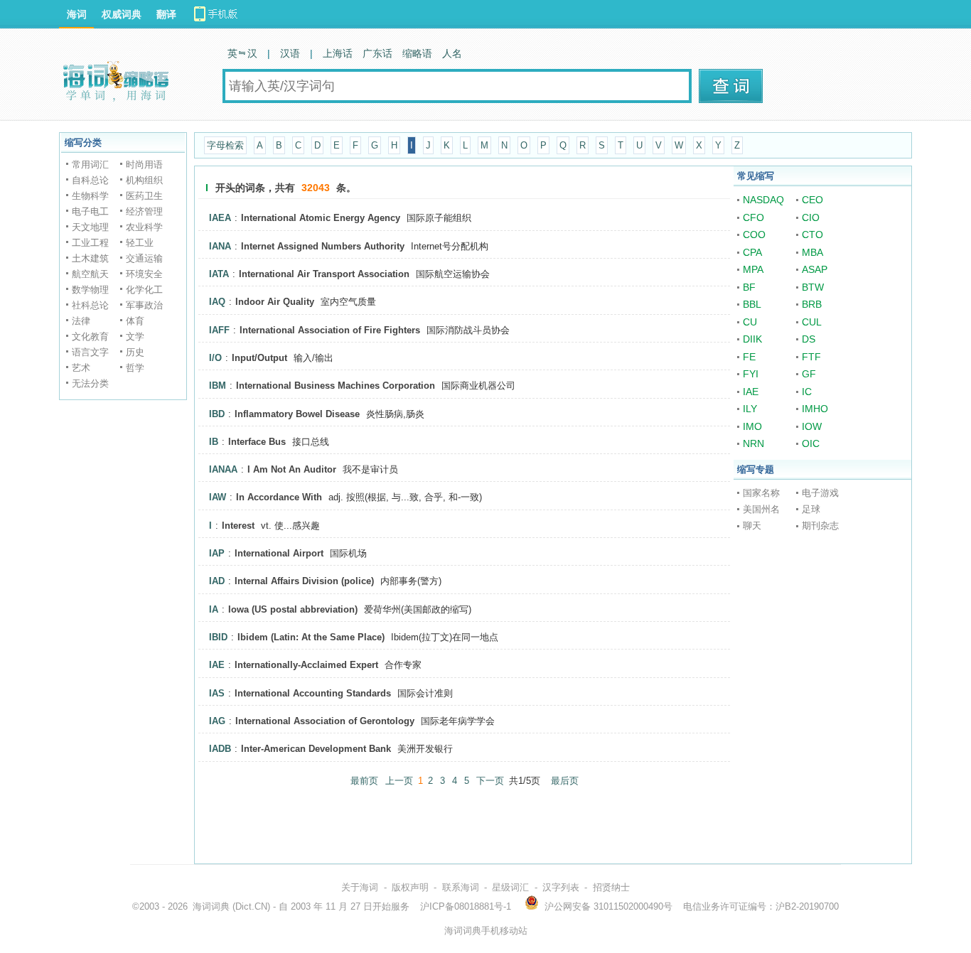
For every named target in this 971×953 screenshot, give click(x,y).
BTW (813, 287)
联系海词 (460, 887)
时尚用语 (144, 164)
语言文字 (90, 352)
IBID (218, 637)
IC (807, 391)
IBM (217, 385)
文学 (135, 336)
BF (749, 287)
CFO (753, 217)
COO (754, 234)
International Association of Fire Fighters (330, 330)
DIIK (752, 339)
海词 (77, 14)
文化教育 (90, 336)
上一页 (399, 780)
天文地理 (90, 227)
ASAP (814, 269)
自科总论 (90, 180)
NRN (753, 443)
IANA (220, 246)
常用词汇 (90, 164)
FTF (811, 356)
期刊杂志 (820, 525)
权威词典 (121, 14)
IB (213, 441)
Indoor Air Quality (274, 301)
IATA (219, 274)
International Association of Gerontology (324, 721)
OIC (811, 443)
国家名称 (761, 493)
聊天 (752, 525)
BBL (752, 304)
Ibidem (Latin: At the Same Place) (311, 637)
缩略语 (417, 53)
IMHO (815, 408)
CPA (752, 252)
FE (749, 356)
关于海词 (359, 887)
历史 (135, 352)
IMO (752, 426)
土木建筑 (90, 258)
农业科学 (144, 227)
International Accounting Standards (313, 693)
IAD (217, 581)
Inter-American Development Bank (316, 748)
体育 (135, 321)
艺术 (81, 367)
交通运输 (144, 258)
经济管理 (144, 211)
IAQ (217, 301)
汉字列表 (560, 887)
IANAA (223, 469)
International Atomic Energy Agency (320, 217)
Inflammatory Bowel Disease (297, 414)
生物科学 (90, 195)
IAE (217, 664)
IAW (217, 497)
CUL (812, 322)
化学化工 (144, 289)
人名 (452, 53)
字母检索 (225, 145)
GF (809, 373)
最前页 (364, 780)
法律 (81, 321)
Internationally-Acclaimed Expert (306, 664)
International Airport (279, 553)
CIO (811, 217)
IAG (217, 721)
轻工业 (140, 242)
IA (213, 609)
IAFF (219, 330)
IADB (220, 748)
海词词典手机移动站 (485, 930)
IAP (217, 553)
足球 (811, 509)
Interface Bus (257, 441)
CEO (812, 199)
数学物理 (90, 289)
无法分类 (90, 383)
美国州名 (761, 509)
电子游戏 (820, 493)
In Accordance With (279, 497)
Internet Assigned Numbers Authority (322, 246)
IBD (217, 414)
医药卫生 (144, 195)
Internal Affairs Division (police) (304, 581)
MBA (812, 252)
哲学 (135, 367)
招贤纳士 (611, 887)
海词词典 (211, 906)
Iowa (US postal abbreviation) (293, 609)
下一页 (490, 780)
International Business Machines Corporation (335, 385)
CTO (812, 234)
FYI (750, 373)
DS (808, 339)
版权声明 (410, 887)
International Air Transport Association (324, 274)
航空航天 (90, 274)
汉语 (290, 53)
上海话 (338, 53)
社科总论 (90, 305)
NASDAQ (763, 199)
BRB (812, 304)
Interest (238, 525)
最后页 (565, 780)
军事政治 (144, 305)
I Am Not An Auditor (291, 469)
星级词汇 (510, 887)
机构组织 (144, 180)
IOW (812, 426)
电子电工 (90, 211)
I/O (215, 357)
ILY (750, 408)
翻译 (166, 14)
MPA (753, 269)
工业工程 (90, 242)
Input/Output (259, 357)
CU (750, 322)
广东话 (377, 53)
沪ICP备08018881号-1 (465, 906)
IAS (217, 693)
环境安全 (144, 274)
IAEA (220, 217)
